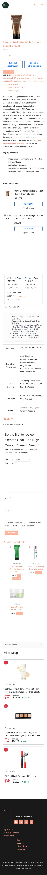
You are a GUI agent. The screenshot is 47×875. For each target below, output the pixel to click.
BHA (14, 78)
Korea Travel (9, 836)
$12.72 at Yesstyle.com (12, 64)
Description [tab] (13, 84)
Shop (6, 826)
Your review (10, 463)
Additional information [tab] (17, 87)
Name (8, 498)
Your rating (10, 459)
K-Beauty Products (11, 833)
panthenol (18, 81)
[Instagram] (16, 822)
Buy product (16, 576)
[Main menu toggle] (42, 5)
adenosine (7, 78)
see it (8, 72)
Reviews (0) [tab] (13, 91)
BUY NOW (28, 204)
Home (19, 840)
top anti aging (38, 81)
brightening (21, 78)
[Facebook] (26, 822)
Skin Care (27, 75)
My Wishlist (8, 829)
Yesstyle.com (21, 296)
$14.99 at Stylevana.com (34, 64)
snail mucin (27, 81)
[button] (35, 5)
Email (8, 510)
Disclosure (21, 849)
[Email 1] (31, 822)
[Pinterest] (21, 822)
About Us (7, 810)
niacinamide (8, 81)
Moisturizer (17, 75)
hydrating (38, 78)
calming (30, 78)
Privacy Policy (22, 846)
